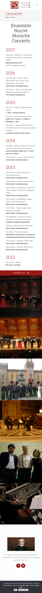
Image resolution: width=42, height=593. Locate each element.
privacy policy (24, 585)
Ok (15, 590)
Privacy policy (23, 590)
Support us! (19, 273)
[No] (39, 587)
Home (7, 17)
